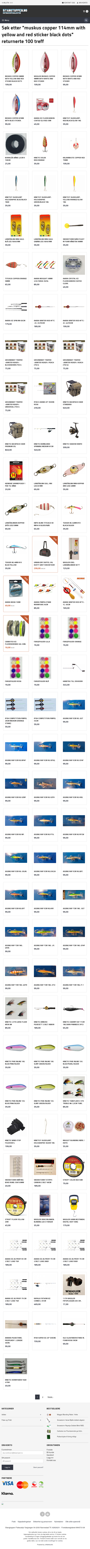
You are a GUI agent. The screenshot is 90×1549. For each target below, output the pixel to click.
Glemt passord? (38, 1467)
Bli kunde (50, 1452)
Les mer (38, 1541)
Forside (50, 1449)
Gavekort (50, 1455)
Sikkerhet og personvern (42, 1521)
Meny (6, 20)
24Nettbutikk (49, 1544)
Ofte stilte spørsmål (72, 1521)
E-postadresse (7, 1449)
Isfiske (4, 1414)
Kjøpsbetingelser (24, 1521)
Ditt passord (6, 1458)
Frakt (14, 1521)
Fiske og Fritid (7, 1420)
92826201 (56, 1527)
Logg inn (50, 1457)
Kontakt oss (51, 1460)
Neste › (50, 1397)
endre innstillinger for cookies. (53, 1541)
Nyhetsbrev (58, 1521)
